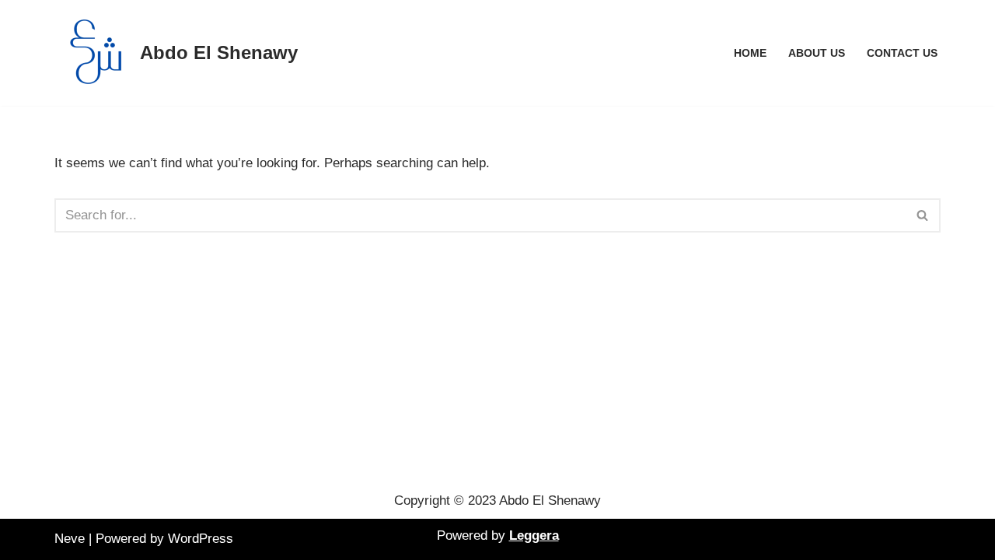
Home (750, 53)
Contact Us (902, 53)
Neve (69, 538)
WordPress (200, 538)
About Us (816, 53)
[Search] (923, 215)
